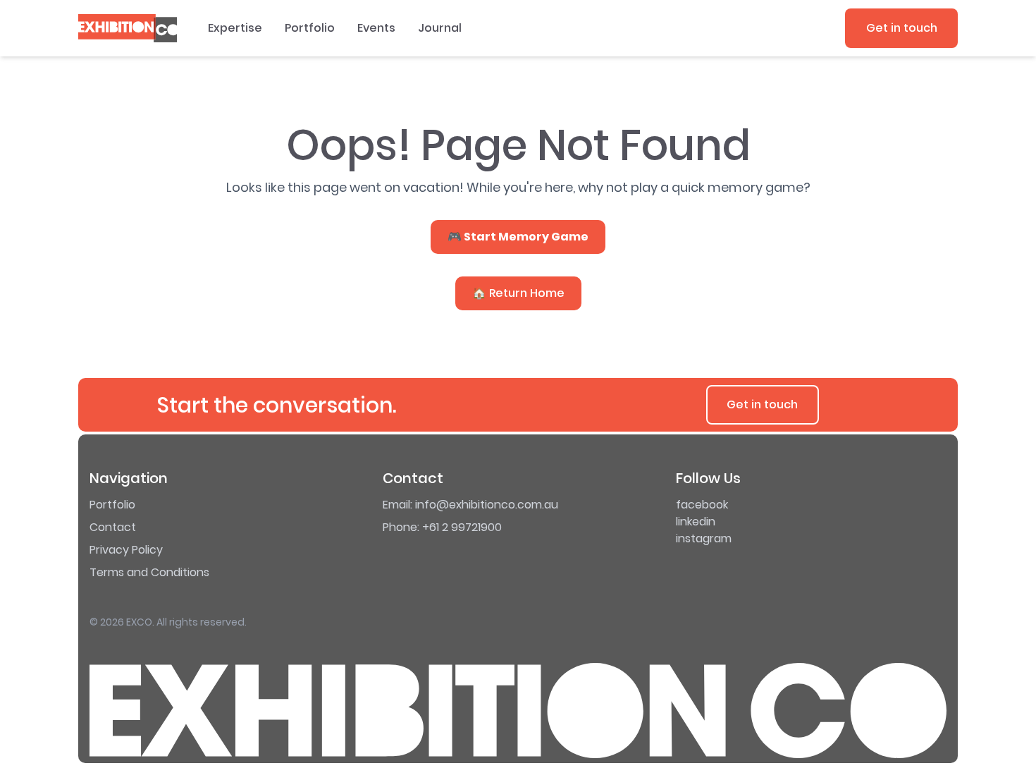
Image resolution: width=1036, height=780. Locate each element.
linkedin (695, 521)
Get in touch (901, 28)
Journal (440, 28)
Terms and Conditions (149, 572)
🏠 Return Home (518, 293)
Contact (113, 527)
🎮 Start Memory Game (518, 236)
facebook (702, 504)
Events (376, 28)
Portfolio (310, 28)
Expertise (235, 28)
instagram (704, 538)
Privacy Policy (126, 550)
